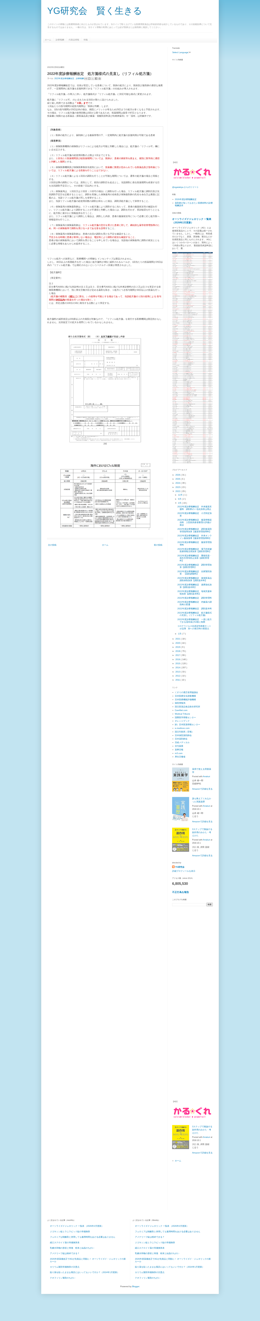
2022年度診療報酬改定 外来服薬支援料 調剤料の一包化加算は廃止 (194, 507)
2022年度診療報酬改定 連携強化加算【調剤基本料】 (194, 585)
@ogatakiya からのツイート (185, 187)
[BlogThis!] (89, 78)
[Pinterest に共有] (99, 78)
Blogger (135, 1286)
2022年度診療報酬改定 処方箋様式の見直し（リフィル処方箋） (194, 614)
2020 (178, 643)
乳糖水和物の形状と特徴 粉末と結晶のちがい (72, 1248)
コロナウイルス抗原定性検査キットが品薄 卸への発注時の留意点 (194, 627)
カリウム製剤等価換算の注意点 (64, 1267)
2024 (178, 483)
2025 (178, 479)
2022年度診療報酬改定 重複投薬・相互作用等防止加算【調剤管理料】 (194, 558)
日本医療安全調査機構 (185, 696)
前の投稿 (158, 545)
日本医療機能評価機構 (185, 699)
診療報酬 (60, 40)
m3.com (179, 753)
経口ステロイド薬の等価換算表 (64, 1242)
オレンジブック (182, 721)
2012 (178, 676)
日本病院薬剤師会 (183, 735)
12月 (180, 495)
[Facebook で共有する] (96, 78)
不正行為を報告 (180, 892)
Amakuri (206, 776)
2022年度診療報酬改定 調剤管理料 (194, 598)
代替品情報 (74, 40)
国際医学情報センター (185, 717)
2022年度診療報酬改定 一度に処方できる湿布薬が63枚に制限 (194, 620)
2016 (178, 659)
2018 (178, 651)
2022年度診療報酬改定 (64, 78)
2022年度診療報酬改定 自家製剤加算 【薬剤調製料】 (194, 572)
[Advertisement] (102, 54)
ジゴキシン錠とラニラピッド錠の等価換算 (70, 1231)
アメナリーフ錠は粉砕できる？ (64, 1253)
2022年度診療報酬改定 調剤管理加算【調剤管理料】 (194, 566)
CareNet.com (181, 710)
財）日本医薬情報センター (187, 724)
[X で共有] (92, 78)
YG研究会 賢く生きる (94, 11)
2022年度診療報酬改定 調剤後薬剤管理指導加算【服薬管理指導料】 (194, 530)
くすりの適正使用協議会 (186, 692)
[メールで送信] (85, 78)
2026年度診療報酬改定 (186, 199)
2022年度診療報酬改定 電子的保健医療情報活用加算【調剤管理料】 (194, 550)
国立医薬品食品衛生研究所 (187, 706)
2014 (178, 667)
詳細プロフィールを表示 (183, 871)
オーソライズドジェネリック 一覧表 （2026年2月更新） (77, 1226)
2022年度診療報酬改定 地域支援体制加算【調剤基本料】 (194, 592)
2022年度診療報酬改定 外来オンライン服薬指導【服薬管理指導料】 (194, 536)
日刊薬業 (179, 746)
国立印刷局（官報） (184, 732)
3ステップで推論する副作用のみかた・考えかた (202, 832)
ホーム (48, 40)
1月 (180, 633)
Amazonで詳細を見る (202, 789)
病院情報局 (180, 703)
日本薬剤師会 (181, 739)
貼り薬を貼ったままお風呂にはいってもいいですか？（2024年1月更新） (84, 1272)
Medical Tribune (182, 714)
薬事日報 (179, 749)
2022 (178, 491)
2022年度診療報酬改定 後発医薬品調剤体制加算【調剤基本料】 (194, 579)
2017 (178, 655)
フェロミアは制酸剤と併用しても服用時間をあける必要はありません (82, 1237)
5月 (180, 499)
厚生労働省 (180, 756)
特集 (86, 40)
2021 (178, 639)
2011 (178, 680)
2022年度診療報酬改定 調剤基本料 (194, 608)
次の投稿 (52, 545)
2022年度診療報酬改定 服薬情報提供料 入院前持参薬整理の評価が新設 (194, 522)
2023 (178, 487)
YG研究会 (179, 867)
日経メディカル (182, 742)
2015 (178, 663)
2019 (178, 647)
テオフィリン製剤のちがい (62, 1278)
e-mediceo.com (182, 728)
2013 (178, 672)
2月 (180, 503)
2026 (178, 475)
